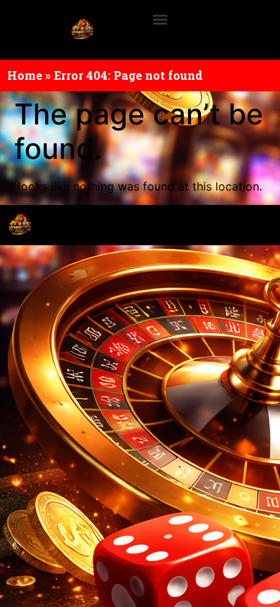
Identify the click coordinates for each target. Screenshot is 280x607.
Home (24, 75)
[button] (160, 19)
